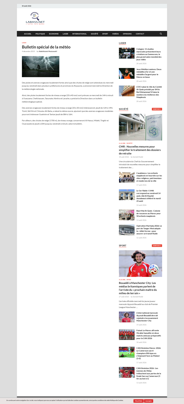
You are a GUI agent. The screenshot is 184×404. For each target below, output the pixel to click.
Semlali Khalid (138, 157)
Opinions (127, 34)
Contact (140, 34)
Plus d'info (138, 401)
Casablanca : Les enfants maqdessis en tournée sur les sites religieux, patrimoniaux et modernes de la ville (149, 177)
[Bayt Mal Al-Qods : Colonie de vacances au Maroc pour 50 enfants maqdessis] (127, 211)
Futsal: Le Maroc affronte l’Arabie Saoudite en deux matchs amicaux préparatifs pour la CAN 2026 (148, 334)
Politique (40, 34)
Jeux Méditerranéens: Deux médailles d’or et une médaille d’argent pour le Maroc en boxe (148, 73)
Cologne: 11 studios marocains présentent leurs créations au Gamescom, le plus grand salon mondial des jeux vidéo (148, 54)
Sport (105, 34)
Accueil (27, 34)
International (79, 34)
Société (94, 34)
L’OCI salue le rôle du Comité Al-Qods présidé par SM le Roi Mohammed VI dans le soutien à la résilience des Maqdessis (149, 92)
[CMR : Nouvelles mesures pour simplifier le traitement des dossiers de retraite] (140, 115)
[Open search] (161, 34)
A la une (122, 143)
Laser (65, 34)
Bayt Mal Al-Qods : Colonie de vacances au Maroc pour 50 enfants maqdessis (148, 213)
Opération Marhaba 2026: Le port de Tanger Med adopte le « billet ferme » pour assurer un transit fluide (149, 230)
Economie (53, 34)
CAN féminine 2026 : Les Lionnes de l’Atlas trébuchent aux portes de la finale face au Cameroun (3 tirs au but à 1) (148, 373)
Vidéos (115, 34)
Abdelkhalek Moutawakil (48, 51)
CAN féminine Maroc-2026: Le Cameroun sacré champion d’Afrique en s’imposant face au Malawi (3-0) (148, 353)
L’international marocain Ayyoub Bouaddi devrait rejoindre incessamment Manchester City (147, 317)
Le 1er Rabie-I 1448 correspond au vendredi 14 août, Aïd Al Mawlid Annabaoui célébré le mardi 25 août (148, 195)
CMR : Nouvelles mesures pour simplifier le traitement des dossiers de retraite (140, 150)
